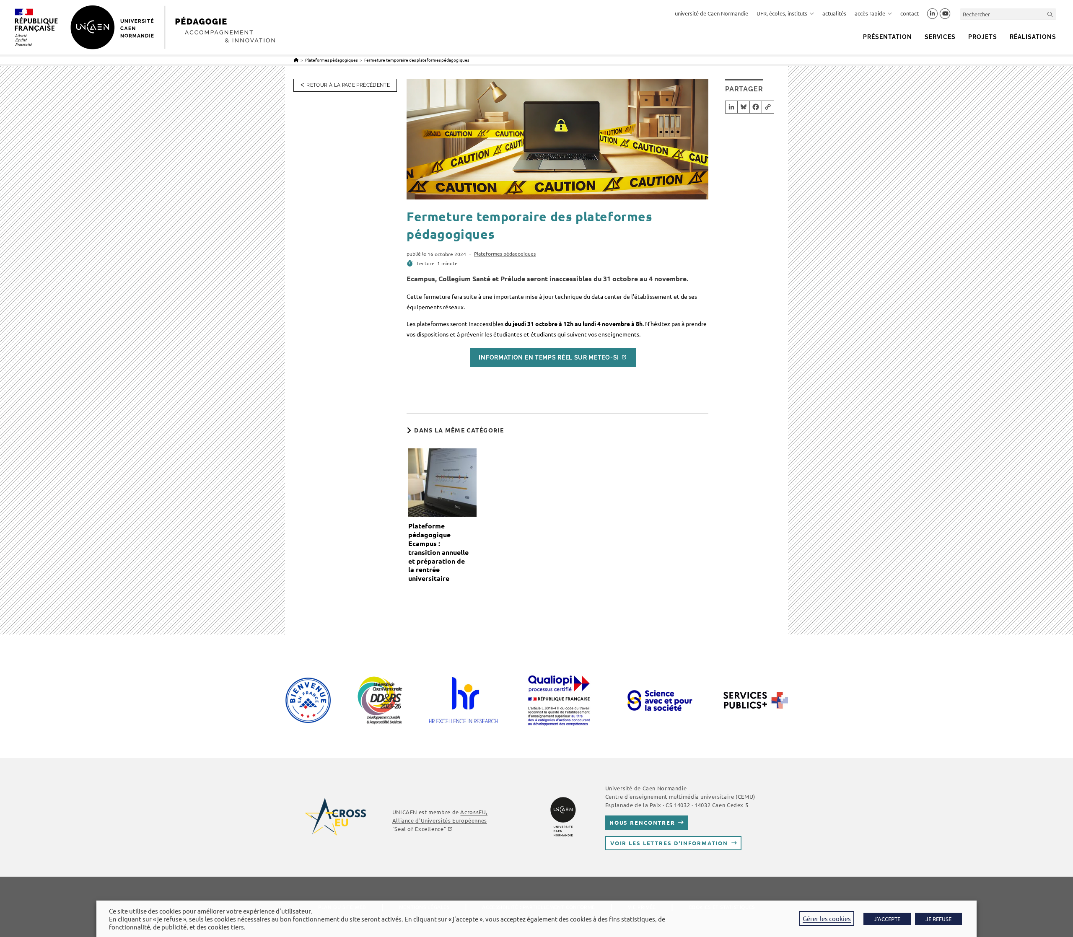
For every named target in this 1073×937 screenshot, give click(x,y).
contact (909, 13)
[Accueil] (296, 60)
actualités (834, 13)
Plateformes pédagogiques (505, 253)
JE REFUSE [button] (938, 918)
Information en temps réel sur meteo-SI (549, 357)
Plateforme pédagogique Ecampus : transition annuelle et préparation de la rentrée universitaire (438, 552)
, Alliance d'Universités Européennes (439, 820)
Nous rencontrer (642, 822)
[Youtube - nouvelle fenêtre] (945, 13)
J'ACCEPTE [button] (887, 918)
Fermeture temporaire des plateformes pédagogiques (416, 60)
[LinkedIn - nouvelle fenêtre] (932, 13)
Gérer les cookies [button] (827, 918)
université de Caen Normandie (711, 13)
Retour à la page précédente (348, 85)
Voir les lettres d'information (669, 842)
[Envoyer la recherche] (1050, 14)
